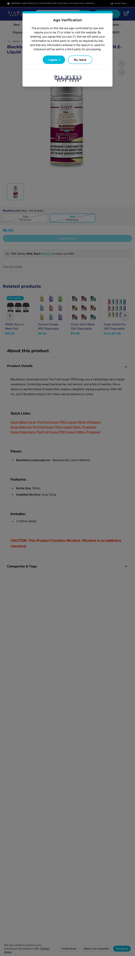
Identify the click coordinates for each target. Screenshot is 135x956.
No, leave (80, 59)
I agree (52, 59)
